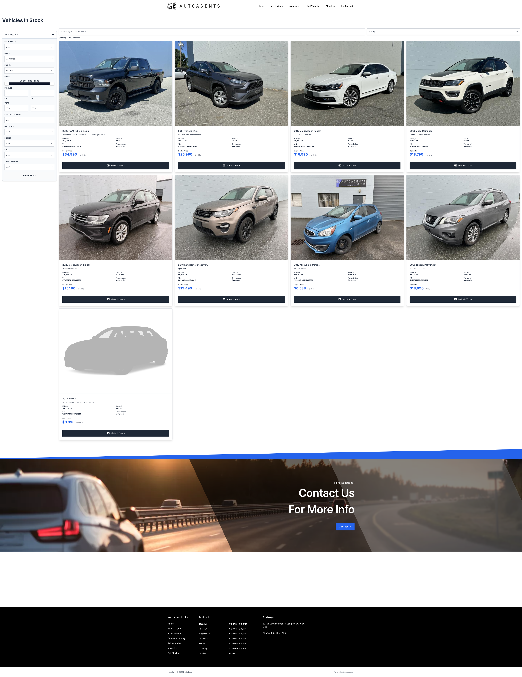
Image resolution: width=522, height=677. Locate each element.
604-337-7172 (279, 633)
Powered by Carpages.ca (343, 672)
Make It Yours (118, 165)
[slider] (6, 83)
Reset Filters (29, 175)
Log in (171, 672)
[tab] (204, 618)
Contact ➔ (345, 526)
